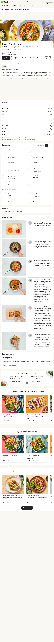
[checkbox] (2, 49)
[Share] (50, 57)
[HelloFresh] (4, 2)
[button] (27, 145)
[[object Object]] (46, 57)
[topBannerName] (27, 16)
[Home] (2, 10)
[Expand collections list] (27, 383)
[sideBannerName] (27, 90)
